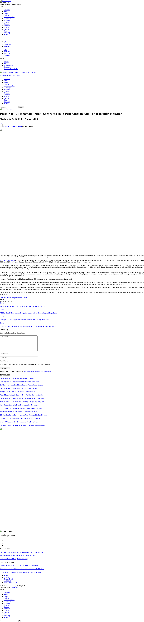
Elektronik (7, 25)
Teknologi (7, 24)
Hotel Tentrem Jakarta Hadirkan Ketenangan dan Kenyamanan (19, 405)
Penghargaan (13, 297)
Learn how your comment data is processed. (37, 371)
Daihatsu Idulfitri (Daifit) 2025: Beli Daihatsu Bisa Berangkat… (20, 565)
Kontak (6, 62)
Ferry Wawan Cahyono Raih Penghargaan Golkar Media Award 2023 (21, 408)
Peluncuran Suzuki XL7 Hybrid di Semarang (14, 559)
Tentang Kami (8, 65)
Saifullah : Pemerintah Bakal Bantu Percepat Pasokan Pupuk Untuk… (21, 385)
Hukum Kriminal (9, 17)
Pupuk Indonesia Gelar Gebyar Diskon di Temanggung (17, 378)
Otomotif (7, 22)
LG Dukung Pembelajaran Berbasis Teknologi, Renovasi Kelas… (20, 572)
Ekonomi (7, 10)
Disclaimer (7, 67)
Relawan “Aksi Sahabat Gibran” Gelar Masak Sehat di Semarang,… (21, 418)
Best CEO (3, 297)
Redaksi (6, 63)
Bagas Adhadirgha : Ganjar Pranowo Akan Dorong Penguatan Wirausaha (22, 425)
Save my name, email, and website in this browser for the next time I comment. (26, 364)
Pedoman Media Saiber (11, 69)
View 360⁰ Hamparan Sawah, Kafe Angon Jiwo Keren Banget (19, 422)
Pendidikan (7, 20)
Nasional (6, 15)
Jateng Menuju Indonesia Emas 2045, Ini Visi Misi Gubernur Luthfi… (21, 395)
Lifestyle (6, 29)
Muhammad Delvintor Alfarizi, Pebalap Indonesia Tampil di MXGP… (22, 569)
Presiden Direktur (22, 297)
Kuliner (6, 34)
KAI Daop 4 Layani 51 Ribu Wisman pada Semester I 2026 (18, 411)
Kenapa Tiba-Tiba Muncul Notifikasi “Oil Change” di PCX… (19, 391)
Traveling (7, 33)
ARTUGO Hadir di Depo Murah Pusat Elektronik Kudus (18, 555)
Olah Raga (7, 18)
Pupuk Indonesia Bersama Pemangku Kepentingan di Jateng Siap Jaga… (22, 398)
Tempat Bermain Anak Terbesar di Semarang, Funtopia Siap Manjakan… (22, 401)
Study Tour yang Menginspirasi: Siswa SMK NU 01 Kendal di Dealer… (22, 552)
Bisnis (6, 11)
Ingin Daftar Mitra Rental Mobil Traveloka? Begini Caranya (18, 388)
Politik (6, 13)
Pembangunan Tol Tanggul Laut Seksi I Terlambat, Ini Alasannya (20, 381)
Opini (5, 31)
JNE (7, 297)
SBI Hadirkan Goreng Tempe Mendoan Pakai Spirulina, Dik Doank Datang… (24, 415)
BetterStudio (14, 587)
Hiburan (6, 27)
